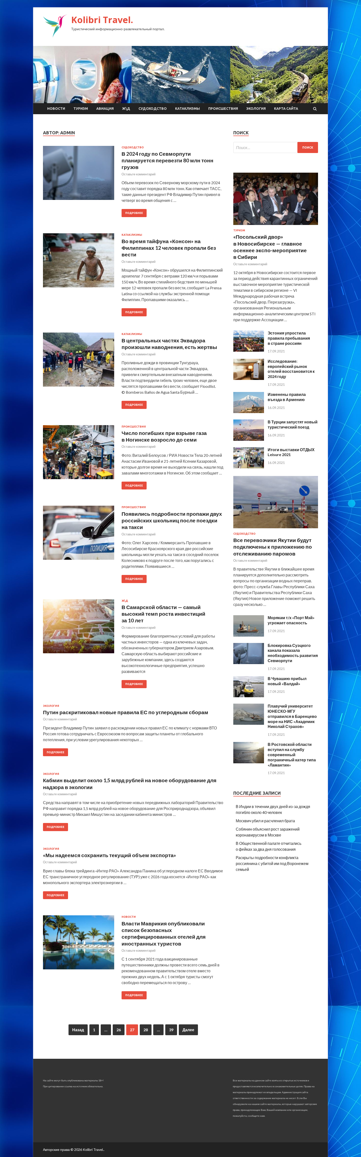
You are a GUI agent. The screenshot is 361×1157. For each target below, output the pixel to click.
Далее (188, 1029)
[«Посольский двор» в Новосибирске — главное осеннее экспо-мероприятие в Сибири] (275, 225)
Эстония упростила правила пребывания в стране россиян (289, 338)
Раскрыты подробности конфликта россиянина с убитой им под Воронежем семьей (272, 863)
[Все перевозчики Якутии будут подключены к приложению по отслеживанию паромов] (275, 529)
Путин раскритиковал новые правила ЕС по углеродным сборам (125, 712)
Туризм (80, 109)
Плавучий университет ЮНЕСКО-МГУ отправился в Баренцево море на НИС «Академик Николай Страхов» (292, 716)
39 (171, 1029)
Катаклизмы (187, 109)
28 (145, 1029)
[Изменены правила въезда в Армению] (248, 411)
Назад (78, 1029)
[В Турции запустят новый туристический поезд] (248, 439)
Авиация (105, 109)
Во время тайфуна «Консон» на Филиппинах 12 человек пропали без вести (169, 248)
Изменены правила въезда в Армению (287, 397)
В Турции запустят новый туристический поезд (293, 424)
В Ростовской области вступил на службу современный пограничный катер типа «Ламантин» (292, 754)
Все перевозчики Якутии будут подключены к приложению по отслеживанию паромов (272, 547)
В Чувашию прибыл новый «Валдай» (287, 681)
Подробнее (134, 212)
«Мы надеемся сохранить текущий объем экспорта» (109, 855)
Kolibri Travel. (102, 20)
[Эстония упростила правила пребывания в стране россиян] (248, 350)
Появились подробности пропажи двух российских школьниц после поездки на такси (172, 520)
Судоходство (153, 109)
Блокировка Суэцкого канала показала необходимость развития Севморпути (293, 653)
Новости (56, 109)
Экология (256, 109)
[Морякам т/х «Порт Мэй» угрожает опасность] (248, 635)
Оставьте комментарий (138, 174)
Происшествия (223, 109)
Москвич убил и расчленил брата (265, 820)
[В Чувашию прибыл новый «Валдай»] (248, 695)
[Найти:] (275, 147)
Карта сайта (286, 109)
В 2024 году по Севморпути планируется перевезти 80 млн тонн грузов (167, 160)
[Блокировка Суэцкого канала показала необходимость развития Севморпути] (248, 662)
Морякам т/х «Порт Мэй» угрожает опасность (291, 620)
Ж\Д (126, 109)
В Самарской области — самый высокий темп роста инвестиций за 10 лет (163, 614)
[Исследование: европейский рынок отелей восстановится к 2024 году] (248, 378)
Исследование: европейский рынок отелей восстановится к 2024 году (291, 369)
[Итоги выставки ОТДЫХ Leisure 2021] (248, 466)
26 (118, 1029)
